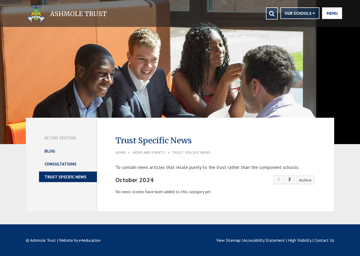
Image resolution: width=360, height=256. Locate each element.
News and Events (149, 152)
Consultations (60, 164)
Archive (305, 180)
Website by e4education (80, 240)
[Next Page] (289, 180)
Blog (50, 151)
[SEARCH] (272, 13)
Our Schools (299, 13)
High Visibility (299, 240)
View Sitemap (228, 240)
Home (120, 152)
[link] (279, 180)
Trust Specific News (191, 152)
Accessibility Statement (264, 240)
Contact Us (324, 240)
